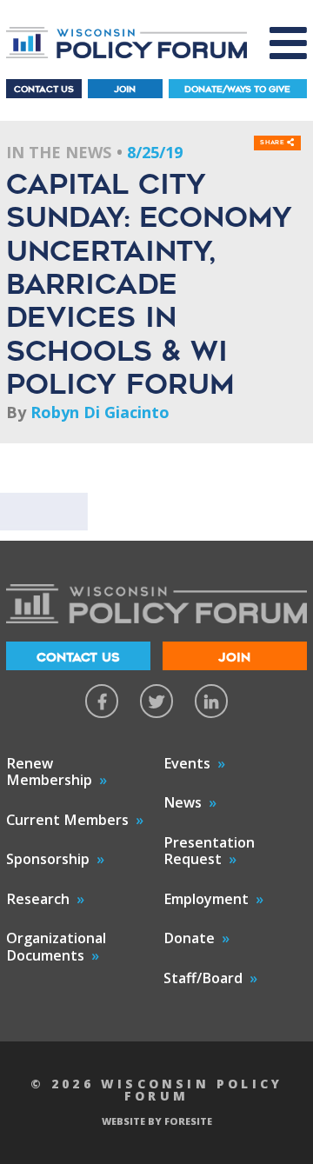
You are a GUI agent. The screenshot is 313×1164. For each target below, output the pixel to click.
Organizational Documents (56, 946)
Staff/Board (203, 978)
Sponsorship (48, 858)
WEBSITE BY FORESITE (157, 1120)
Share (273, 143)
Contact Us (44, 89)
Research (38, 898)
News (182, 802)
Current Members (67, 819)
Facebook (101, 700)
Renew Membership (49, 772)
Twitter (156, 700)
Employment (206, 898)
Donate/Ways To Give (237, 89)
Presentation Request (209, 851)
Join (125, 89)
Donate (189, 938)
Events (186, 763)
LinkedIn (211, 700)
